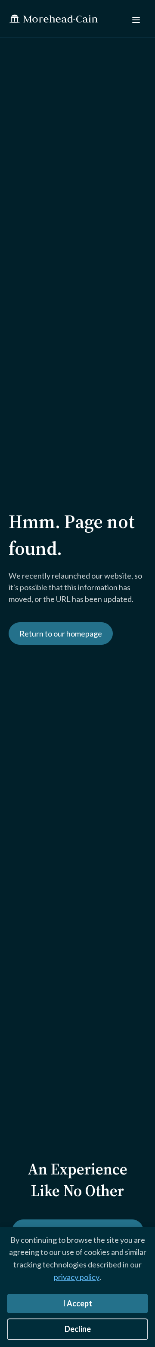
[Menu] (136, 19)
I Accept (77, 1303)
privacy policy (76, 1277)
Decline (78, 1329)
